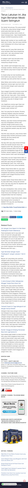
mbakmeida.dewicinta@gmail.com (13, 362)
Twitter (20, 217)
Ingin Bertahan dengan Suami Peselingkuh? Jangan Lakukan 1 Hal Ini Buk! (13, 254)
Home (2, 7)
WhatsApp (5, 219)
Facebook (13, 217)
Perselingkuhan (9, 7)
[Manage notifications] (24, 481)
